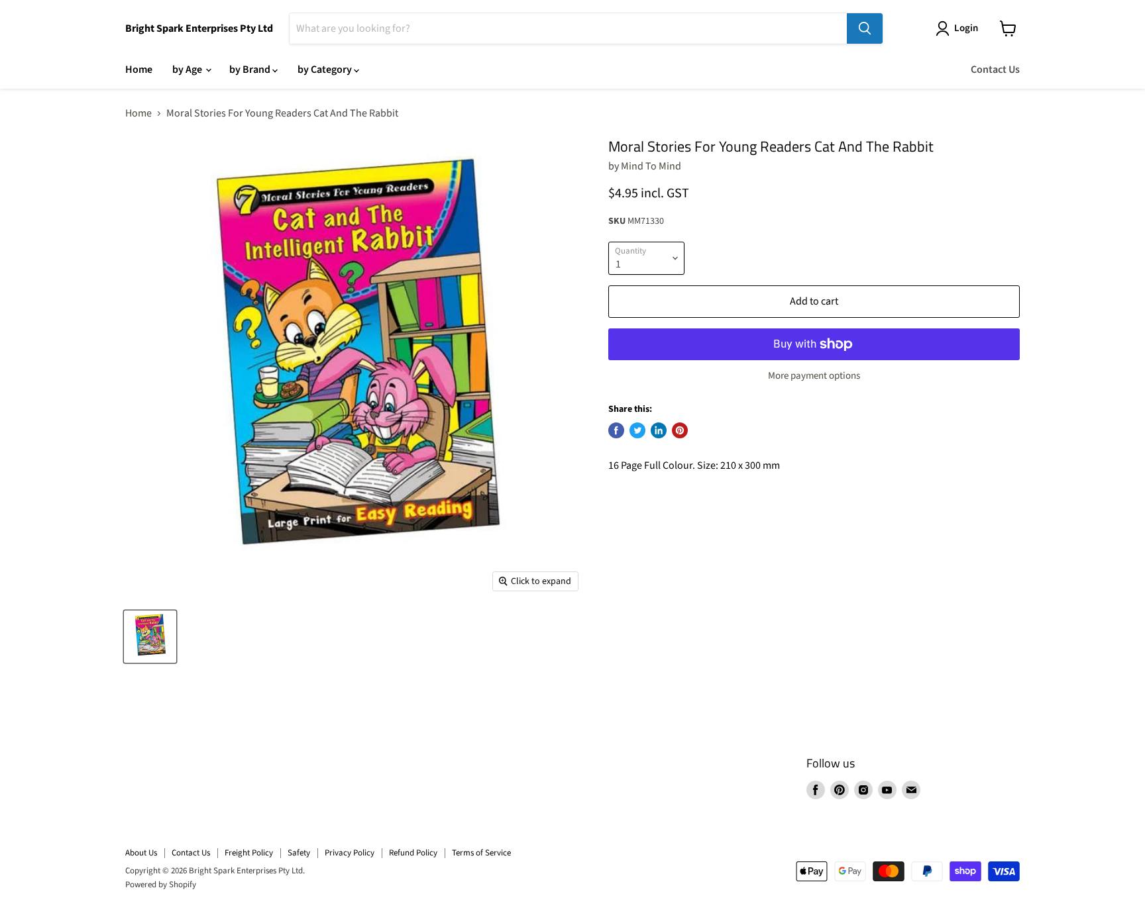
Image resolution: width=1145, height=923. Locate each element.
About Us (141, 853)
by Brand (250, 69)
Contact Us (995, 69)
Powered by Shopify (160, 885)
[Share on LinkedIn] (659, 430)
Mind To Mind (651, 166)
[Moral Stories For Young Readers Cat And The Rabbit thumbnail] (150, 636)
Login (966, 28)
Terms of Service (481, 853)
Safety (299, 853)
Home (138, 69)
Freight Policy (249, 853)
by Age (188, 69)
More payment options (814, 375)
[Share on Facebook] (616, 430)
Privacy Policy (349, 853)
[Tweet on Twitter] (637, 430)
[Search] (865, 28)
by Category (326, 69)
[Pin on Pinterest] (680, 430)
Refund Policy (413, 853)
